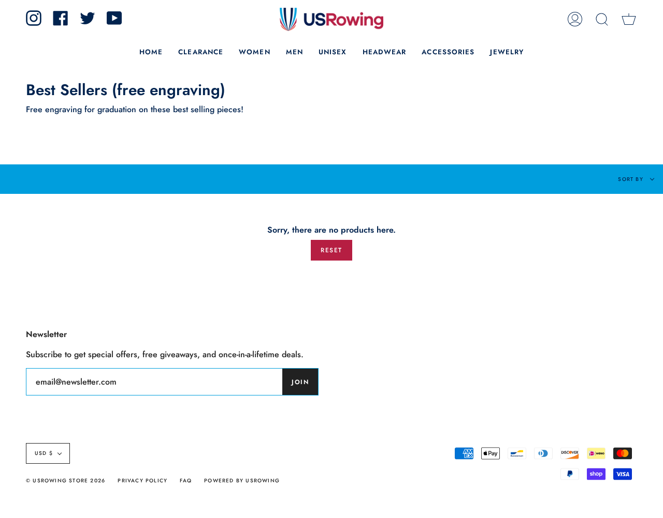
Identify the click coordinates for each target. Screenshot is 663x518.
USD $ (44, 453)
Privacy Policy (142, 480)
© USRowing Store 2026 (65, 480)
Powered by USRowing (242, 480)
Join (300, 382)
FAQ (186, 480)
